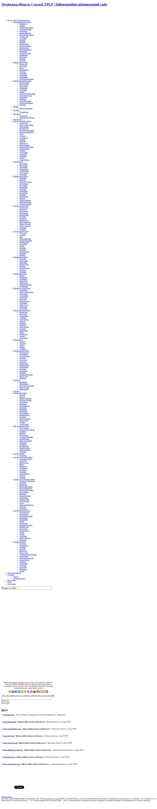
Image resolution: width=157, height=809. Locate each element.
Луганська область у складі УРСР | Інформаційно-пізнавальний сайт (54, 4)
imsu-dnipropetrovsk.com (13, 750)
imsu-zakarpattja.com (12, 764)
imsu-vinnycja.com (11, 743)
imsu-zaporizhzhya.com (12, 729)
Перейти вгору (6, 797)
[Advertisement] (37, 13)
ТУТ (53, 696)
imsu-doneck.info (10, 722)
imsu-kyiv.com (9, 736)
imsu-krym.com (9, 757)
